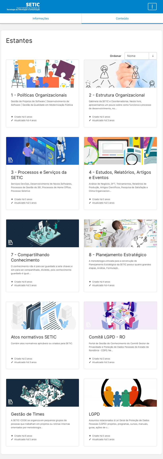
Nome (131, 55)
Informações (41, 18)
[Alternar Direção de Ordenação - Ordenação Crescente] (153, 56)
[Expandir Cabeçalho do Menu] (152, 6)
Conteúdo (122, 18)
